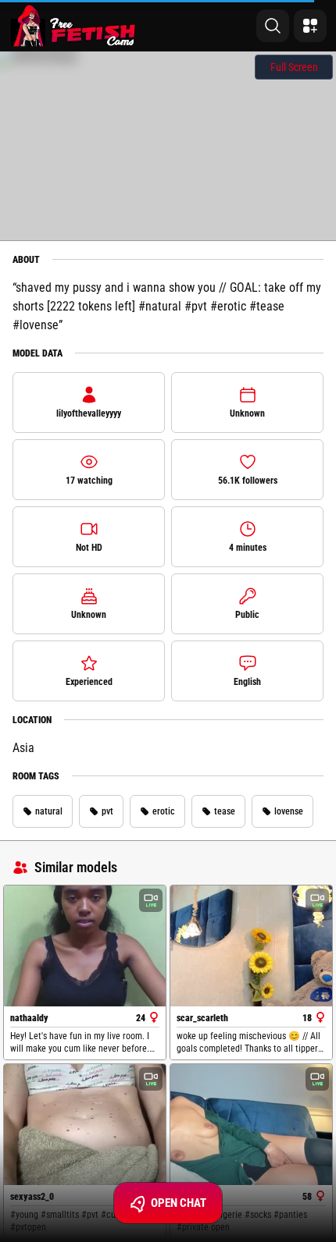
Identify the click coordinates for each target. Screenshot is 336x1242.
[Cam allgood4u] (251, 1124)
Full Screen (294, 67)
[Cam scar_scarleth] (251, 945)
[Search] (272, 25)
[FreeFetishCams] (73, 26)
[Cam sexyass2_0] (85, 1124)
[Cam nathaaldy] (85, 945)
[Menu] (310, 25)
